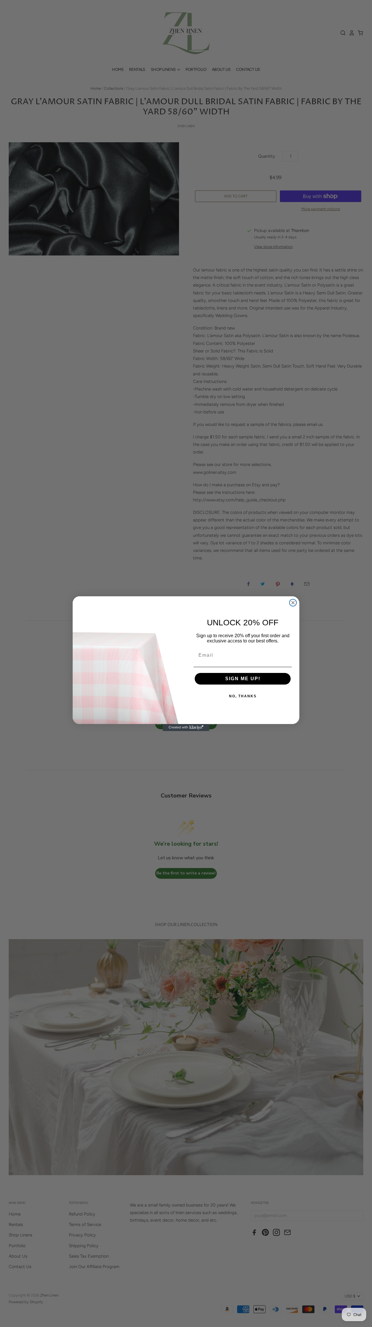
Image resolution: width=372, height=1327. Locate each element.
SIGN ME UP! (242, 678)
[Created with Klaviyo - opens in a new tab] (186, 727)
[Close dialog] (292, 602)
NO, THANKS (243, 696)
